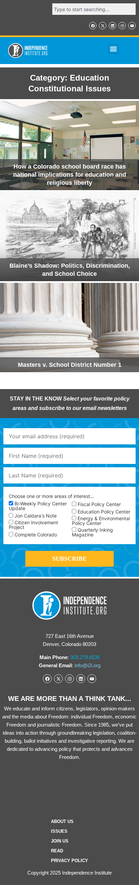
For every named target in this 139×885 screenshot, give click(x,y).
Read (57, 850)
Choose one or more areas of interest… (51, 496)
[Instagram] (122, 25)
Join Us (59, 841)
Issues (59, 831)
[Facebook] (92, 25)
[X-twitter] (102, 25)
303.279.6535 (85, 657)
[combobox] (94, 9)
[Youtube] (132, 25)
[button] (113, 49)
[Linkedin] (112, 25)
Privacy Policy (69, 860)
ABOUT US (62, 821)
